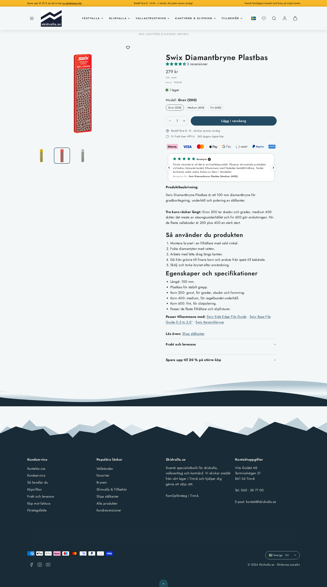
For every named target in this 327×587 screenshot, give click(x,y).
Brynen (183, 34)
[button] (31, 18)
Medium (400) (196, 107)
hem (141, 34)
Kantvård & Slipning (161, 34)
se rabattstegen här (72, 3)
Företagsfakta (37, 510)
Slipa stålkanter (193, 333)
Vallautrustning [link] (151, 18)
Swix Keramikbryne (209, 322)
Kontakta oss (36, 468)
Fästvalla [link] (91, 18)
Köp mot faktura (38, 503)
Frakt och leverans (40, 496)
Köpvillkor (34, 489)
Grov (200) (174, 107)
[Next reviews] (273, 167)
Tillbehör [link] (230, 18)
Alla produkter (107, 503)
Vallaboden (105, 468)
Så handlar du (37, 482)
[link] (284, 18)
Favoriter (103, 475)
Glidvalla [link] (118, 18)
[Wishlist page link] (264, 18)
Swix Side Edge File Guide (227, 316)
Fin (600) (215, 107)
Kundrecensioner (109, 510)
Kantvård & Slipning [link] (193, 18)
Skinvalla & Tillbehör (112, 489)
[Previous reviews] (169, 167)
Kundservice (36, 475)
